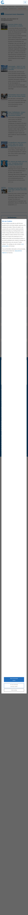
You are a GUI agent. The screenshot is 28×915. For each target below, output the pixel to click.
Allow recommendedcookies (14, 679)
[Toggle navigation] (25, 2)
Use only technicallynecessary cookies (14, 685)
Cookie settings (14, 690)
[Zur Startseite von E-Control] (2, 2)
